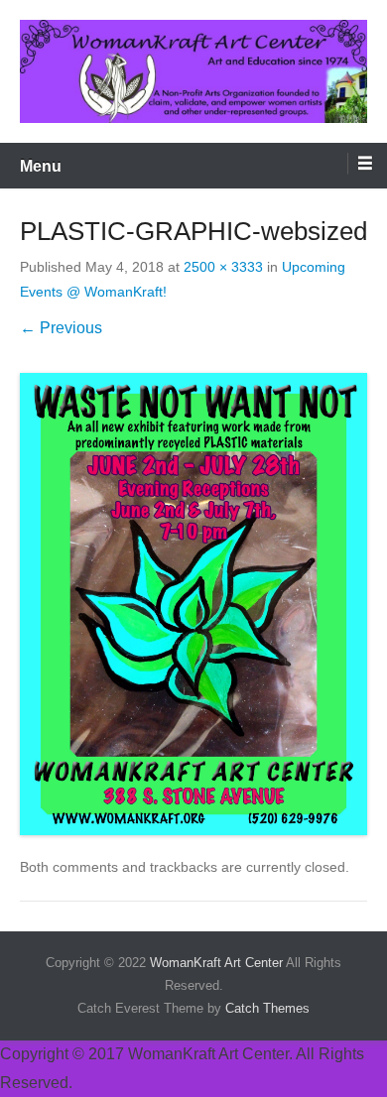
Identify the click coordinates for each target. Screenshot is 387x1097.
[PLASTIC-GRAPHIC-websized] (193, 604)
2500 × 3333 (223, 267)
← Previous (61, 327)
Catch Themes (267, 1008)
